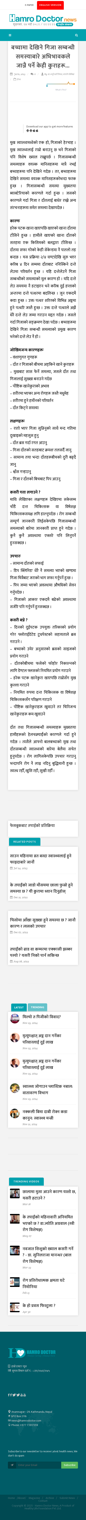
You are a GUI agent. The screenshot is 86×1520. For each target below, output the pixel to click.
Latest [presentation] (19, 1007)
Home (11, 1498)
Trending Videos (26, 1181)
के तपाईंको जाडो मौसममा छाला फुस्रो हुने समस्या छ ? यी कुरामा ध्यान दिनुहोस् (41, 888)
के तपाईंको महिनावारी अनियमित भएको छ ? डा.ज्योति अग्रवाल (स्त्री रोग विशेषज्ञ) (48, 1223)
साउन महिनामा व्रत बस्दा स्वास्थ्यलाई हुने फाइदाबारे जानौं (40, 859)
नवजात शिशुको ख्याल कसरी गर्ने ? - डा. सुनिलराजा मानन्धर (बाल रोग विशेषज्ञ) (48, 1255)
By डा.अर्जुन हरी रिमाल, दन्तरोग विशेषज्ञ (59, 74)
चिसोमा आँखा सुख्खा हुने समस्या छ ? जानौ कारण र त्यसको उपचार (43, 923)
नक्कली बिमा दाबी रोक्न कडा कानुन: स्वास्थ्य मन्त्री (45, 1115)
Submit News (67, 1498)
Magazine (34, 1498)
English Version (50, 5)
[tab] (19, 1007)
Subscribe (69, 1465)
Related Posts (24, 841)
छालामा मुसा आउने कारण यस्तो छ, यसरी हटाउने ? (49, 1195)
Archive (50, 1498)
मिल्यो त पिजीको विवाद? (42, 1016)
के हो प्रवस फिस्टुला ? (39, 1305)
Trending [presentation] (37, 1007)
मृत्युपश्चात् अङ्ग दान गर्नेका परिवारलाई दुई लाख (42, 1039)
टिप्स (18, 79)
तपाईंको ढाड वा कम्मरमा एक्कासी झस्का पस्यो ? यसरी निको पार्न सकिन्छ (41, 952)
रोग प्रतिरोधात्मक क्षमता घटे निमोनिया (44, 1283)
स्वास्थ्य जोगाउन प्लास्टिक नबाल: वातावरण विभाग (48, 1089)
